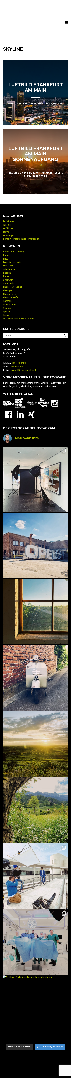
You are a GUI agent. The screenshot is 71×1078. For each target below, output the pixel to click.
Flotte (6, 232)
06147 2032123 (19, 363)
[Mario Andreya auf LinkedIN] (31, 414)
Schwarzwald (9, 304)
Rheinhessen (9, 294)
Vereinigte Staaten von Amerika (18, 318)
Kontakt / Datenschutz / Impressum (21, 238)
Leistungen (8, 235)
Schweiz (7, 308)
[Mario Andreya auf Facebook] (8, 414)
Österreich (8, 283)
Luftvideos (8, 221)
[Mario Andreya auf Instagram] (54, 403)
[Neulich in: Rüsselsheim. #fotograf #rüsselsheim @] (35, 546)
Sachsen (7, 301)
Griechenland (9, 269)
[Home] (36, 23)
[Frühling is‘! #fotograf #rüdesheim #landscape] (35, 1008)
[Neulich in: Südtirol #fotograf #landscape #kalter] (35, 810)
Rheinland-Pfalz (11, 297)
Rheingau (7, 290)
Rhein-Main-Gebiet (12, 287)
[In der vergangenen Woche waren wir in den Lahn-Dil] (35, 942)
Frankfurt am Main (12, 262)
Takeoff (7, 224)
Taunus (6, 315)
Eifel (5, 258)
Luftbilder (8, 228)
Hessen (7, 272)
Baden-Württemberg (13, 251)
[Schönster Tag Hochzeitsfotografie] (31, 403)
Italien (6, 276)
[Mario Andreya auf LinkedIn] (20, 414)
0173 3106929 (16, 366)
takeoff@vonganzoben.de (24, 370)
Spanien (7, 311)
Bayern (6, 255)
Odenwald (8, 280)
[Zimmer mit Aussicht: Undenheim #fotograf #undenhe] (35, 611)
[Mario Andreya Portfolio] (8, 403)
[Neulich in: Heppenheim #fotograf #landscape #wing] (35, 744)
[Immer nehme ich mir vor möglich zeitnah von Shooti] (35, 876)
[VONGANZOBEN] (20, 403)
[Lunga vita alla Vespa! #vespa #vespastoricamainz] (35, 678)
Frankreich (8, 265)
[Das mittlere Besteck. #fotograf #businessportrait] (35, 479)
